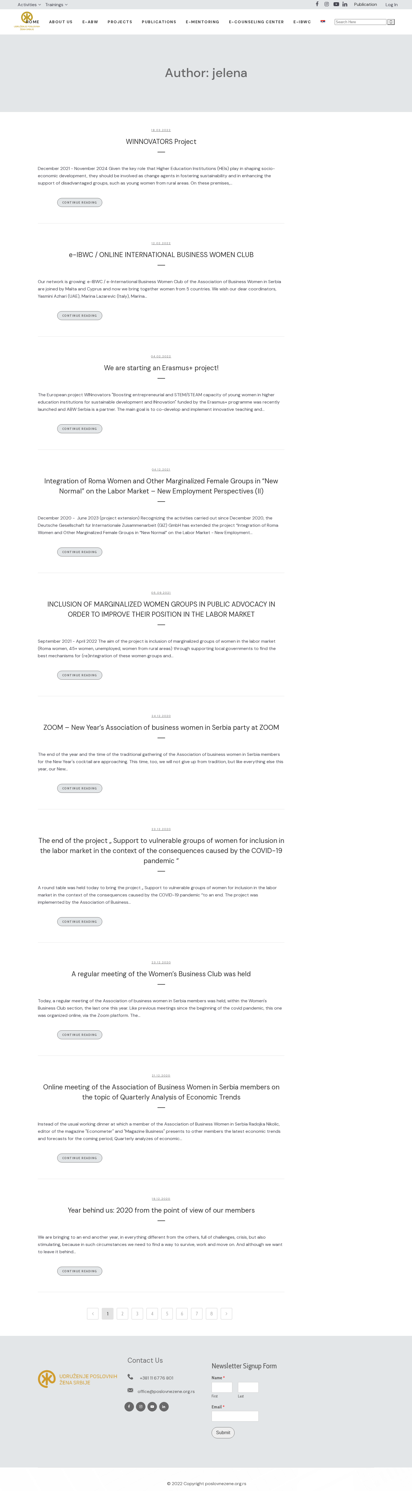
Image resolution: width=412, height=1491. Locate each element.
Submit (223, 1432)
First (215, 1396)
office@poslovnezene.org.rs (166, 1391)
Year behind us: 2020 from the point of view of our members (161, 1210)
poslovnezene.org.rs (225, 1484)
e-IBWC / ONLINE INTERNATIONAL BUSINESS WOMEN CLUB (161, 254)
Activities (27, 5)
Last (241, 1396)
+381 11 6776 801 (156, 1378)
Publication (365, 4)
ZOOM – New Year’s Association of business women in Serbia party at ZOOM (161, 727)
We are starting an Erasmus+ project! (161, 368)
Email (218, 1407)
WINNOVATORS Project (161, 141)
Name (218, 1378)
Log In (392, 5)
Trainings (54, 5)
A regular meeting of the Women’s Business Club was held (161, 974)
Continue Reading (79, 202)
